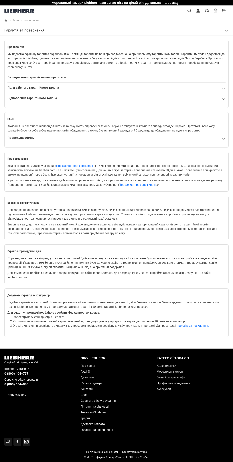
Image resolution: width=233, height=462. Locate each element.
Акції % (85, 371)
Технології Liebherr (93, 412)
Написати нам (17, 394)
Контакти (87, 389)
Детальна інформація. (163, 3)
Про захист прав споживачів (75, 165)
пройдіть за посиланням (193, 325)
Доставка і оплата (93, 424)
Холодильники (166, 365)
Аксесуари (164, 389)
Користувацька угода (134, 451)
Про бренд (88, 365)
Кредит (85, 418)
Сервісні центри (91, 383)
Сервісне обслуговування (98, 400)
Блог (84, 394)
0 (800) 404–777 (16, 373)
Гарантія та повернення (97, 429)
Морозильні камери (170, 371)
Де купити (87, 377)
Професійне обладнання (173, 383)
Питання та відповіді (95, 406)
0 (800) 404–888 (16, 384)
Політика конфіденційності (102, 451)
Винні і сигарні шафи (171, 377)
